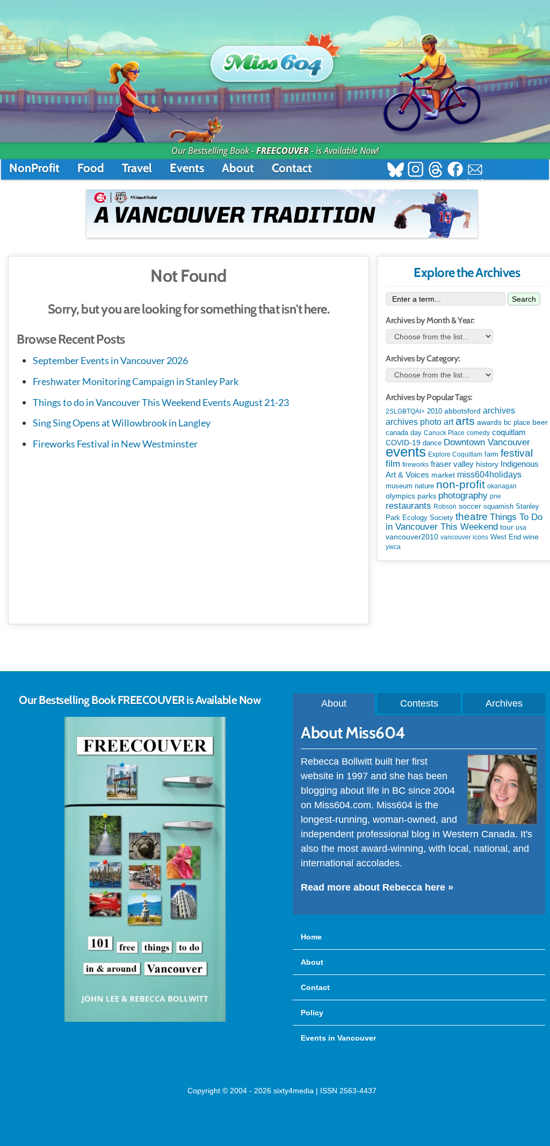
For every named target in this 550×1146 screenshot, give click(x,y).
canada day (404, 433)
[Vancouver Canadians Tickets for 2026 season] (281, 213)
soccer (470, 506)
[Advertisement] (188, 535)
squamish (498, 506)
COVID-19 (403, 442)
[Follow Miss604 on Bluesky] (395, 171)
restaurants (408, 505)
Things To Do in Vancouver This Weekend (464, 522)
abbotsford (462, 411)
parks (426, 496)
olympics (400, 496)
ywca (393, 547)
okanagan (502, 486)
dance (432, 443)
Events (187, 168)
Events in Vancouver (338, 1038)
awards (489, 422)
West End (505, 537)
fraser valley (452, 464)
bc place (517, 422)
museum (399, 486)
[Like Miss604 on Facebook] (455, 171)
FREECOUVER (282, 150)
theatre (471, 516)
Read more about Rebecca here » (377, 887)
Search (524, 299)
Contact (292, 168)
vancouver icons (464, 537)
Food (90, 168)
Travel (137, 168)
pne (495, 496)
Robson (445, 506)
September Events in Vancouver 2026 (110, 360)
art (448, 421)
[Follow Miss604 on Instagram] (415, 171)
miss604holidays (489, 474)
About (238, 168)
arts (465, 421)
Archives (504, 703)
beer (540, 422)
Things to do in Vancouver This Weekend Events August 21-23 (161, 402)
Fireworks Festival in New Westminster (115, 444)
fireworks (415, 464)
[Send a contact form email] (475, 171)
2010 (434, 411)
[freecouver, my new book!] (145, 1019)
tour (506, 527)
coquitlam (509, 432)
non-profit (460, 484)
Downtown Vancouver (487, 442)
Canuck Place (444, 433)
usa (521, 527)
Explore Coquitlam (455, 454)
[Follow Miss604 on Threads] (435, 171)
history (487, 464)
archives (499, 410)
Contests (419, 703)
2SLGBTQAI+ (405, 411)
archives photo (414, 421)
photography (463, 495)
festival (517, 453)
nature (424, 486)
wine (531, 536)
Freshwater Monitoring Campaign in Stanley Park (135, 381)
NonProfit (34, 168)
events (406, 452)
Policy (312, 1012)
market (443, 475)
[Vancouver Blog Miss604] (275, 59)
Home (311, 937)
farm (491, 454)
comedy (478, 433)
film (393, 464)
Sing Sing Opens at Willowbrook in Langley (122, 423)
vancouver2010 (412, 536)
